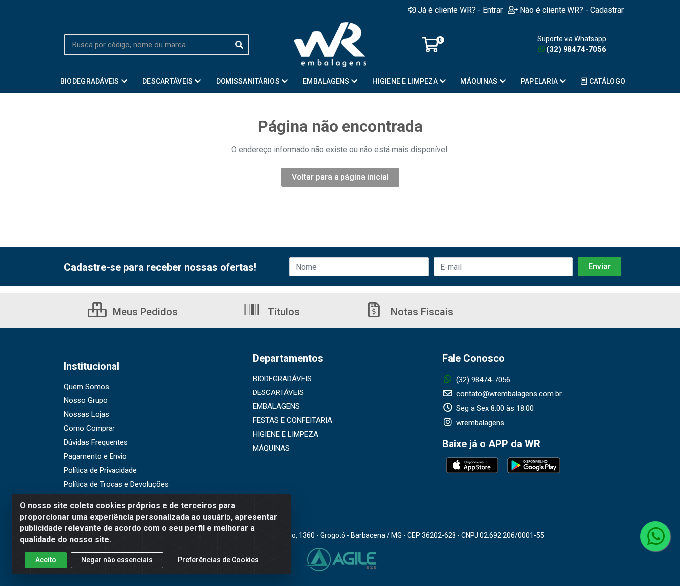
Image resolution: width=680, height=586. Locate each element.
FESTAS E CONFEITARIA (292, 420)
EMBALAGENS (276, 406)
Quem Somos (86, 386)
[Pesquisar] (239, 44)
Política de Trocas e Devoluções (116, 484)
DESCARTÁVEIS (278, 392)
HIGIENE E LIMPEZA (285, 434)
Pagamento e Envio (95, 456)
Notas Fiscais (420, 312)
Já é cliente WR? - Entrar (460, 10)
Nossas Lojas (86, 414)
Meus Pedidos (144, 312)
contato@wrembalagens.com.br (508, 394)
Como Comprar (89, 428)
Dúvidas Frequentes (96, 442)
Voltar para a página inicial (340, 177)
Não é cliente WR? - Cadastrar (572, 10)
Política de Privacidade (100, 470)
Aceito (45, 560)
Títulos (282, 312)
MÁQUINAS (271, 448)
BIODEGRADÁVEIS (282, 378)
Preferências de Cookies (218, 560)
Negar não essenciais (117, 560)
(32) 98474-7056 (576, 49)
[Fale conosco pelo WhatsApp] (655, 536)
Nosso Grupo (86, 400)
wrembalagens (479, 422)
